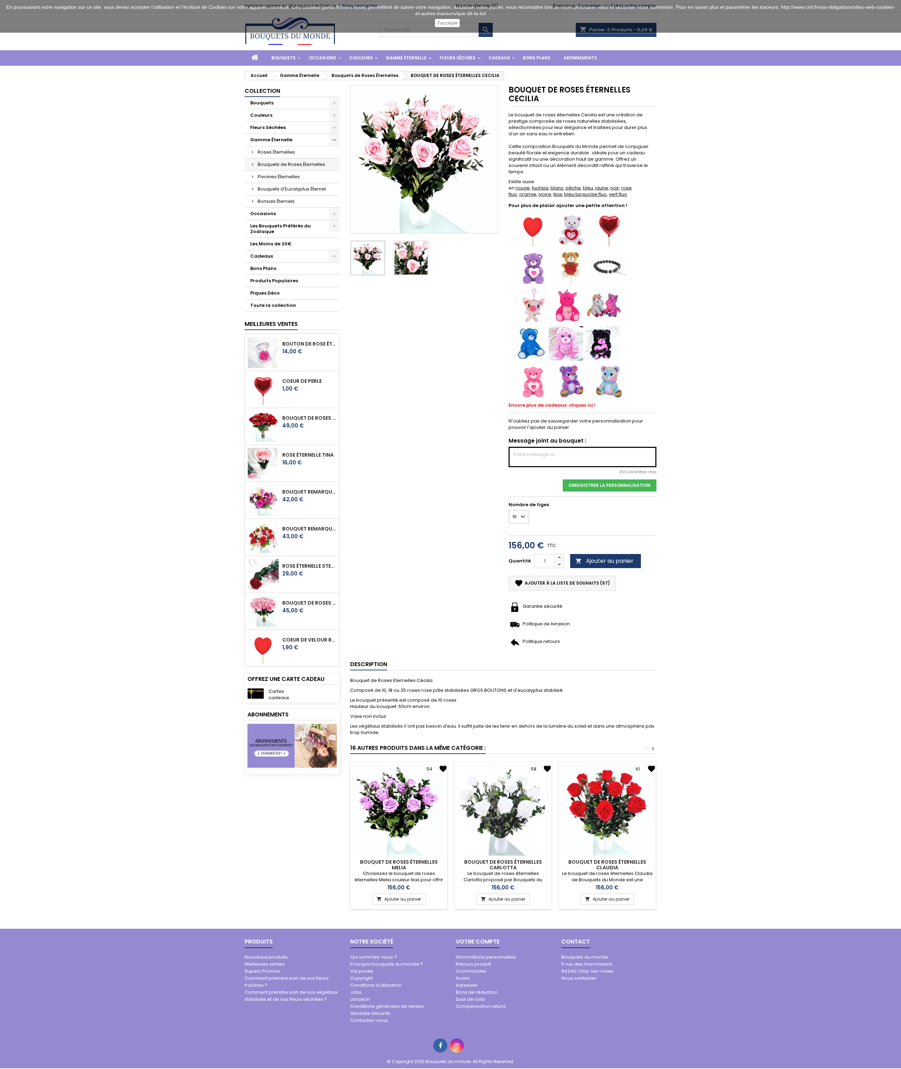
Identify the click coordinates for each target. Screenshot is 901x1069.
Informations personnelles (486, 957)
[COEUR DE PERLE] (609, 229)
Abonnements (580, 58)
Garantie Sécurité (370, 1013)
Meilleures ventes (265, 964)
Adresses (467, 985)
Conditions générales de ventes (387, 1006)
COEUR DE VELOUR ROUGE (309, 640)
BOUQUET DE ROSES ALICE (309, 603)
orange (527, 194)
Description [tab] (368, 664)
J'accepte (447, 23)
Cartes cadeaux (279, 694)
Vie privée (361, 971)
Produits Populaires (274, 280)
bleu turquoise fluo (585, 194)
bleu (588, 188)
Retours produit (473, 964)
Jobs (355, 992)
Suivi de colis (470, 999)
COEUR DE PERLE (302, 381)
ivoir (543, 194)
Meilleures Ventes (271, 324)
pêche (573, 188)
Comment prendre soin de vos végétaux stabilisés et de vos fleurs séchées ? (291, 996)
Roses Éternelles (276, 152)
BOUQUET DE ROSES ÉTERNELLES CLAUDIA (607, 864)
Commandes (471, 971)
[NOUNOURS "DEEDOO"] (602, 343)
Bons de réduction (477, 992)
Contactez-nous (369, 1020)
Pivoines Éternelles (279, 176)
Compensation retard (481, 1006)
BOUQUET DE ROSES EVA (309, 418)
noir (614, 188)
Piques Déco (265, 293)
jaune (601, 188)
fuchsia (540, 188)
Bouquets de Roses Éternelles (291, 164)
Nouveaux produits (266, 957)
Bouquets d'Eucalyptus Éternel (292, 189)
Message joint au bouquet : (547, 441)
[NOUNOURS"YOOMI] (533, 267)
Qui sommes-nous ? (373, 957)
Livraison (360, 999)
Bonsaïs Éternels (276, 201)
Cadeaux (499, 58)
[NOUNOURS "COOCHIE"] (533, 381)
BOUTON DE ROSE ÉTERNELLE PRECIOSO (309, 344)
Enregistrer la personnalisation (609, 485)
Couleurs (361, 58)
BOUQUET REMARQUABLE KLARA (309, 492)
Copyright (361, 978)
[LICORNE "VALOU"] (568, 305)
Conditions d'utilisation (376, 985)
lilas (557, 194)
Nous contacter (579, 978)
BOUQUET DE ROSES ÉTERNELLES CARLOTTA (503, 864)
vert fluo (618, 194)
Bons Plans (536, 58)
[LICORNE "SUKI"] (604, 305)
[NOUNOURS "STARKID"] (531, 343)
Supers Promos (262, 971)
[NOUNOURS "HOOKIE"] (609, 381)
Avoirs (463, 978)
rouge (523, 188)
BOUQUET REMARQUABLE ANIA (309, 529)
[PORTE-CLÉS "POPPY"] (531, 305)
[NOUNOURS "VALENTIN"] (571, 267)
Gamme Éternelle (406, 58)
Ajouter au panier (604, 561)
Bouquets (283, 58)
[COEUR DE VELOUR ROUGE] (533, 229)
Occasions (322, 58)
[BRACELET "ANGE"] (609, 267)
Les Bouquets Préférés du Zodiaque (280, 229)
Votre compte (477, 942)
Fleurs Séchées (457, 58)
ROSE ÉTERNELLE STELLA (309, 566)
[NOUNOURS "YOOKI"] (571, 381)
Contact (575, 942)
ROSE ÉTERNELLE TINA (308, 455)
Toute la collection (273, 305)
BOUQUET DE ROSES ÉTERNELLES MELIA (399, 864)
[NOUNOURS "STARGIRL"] (566, 343)
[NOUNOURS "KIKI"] (571, 229)
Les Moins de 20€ (271, 243)
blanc (556, 188)
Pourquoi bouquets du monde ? (386, 964)
